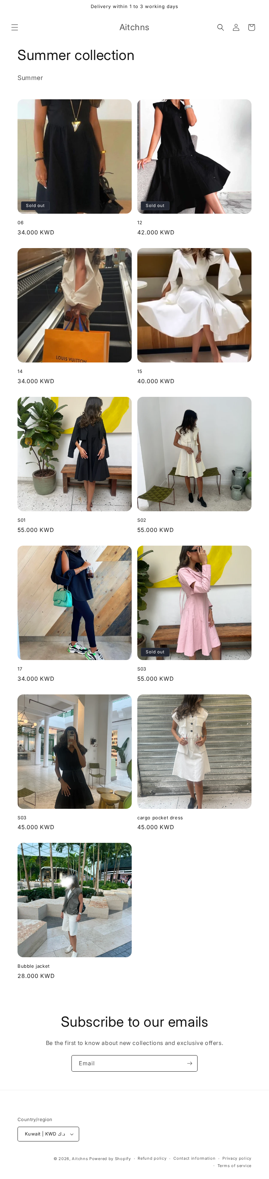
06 (20, 222)
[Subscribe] (189, 1063)
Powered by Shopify (110, 1158)
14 (20, 371)
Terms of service (234, 1165)
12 (139, 222)
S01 (22, 520)
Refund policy (152, 1158)
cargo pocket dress (160, 817)
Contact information (194, 1158)
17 (20, 669)
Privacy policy (236, 1158)
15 (139, 371)
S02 (141, 520)
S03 (141, 669)
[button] (14, 27)
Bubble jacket (34, 966)
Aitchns (80, 1158)
